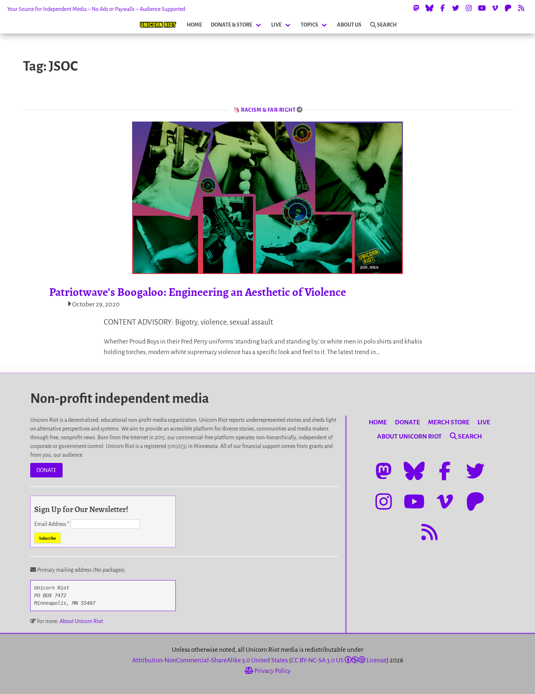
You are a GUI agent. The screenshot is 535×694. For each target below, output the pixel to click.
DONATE (46, 470)
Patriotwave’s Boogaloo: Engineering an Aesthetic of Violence (197, 292)
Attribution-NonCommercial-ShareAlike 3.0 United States (210, 660)
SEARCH (387, 25)
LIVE (276, 25)
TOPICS (309, 25)
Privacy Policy (271, 670)
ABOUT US (349, 25)
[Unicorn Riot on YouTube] (481, 8)
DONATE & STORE (231, 25)
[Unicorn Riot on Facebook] (442, 8)
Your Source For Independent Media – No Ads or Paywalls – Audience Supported (96, 9)
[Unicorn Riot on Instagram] (468, 8)
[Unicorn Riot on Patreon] (508, 8)
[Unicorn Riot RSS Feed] (521, 8)
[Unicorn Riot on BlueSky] (429, 8)
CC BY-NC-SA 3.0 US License (339, 660)
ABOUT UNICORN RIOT (409, 436)
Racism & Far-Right (268, 110)
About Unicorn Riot (81, 621)
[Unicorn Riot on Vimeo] (495, 8)
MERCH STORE (448, 422)
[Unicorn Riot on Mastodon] (416, 8)
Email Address (52, 524)
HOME (194, 25)
